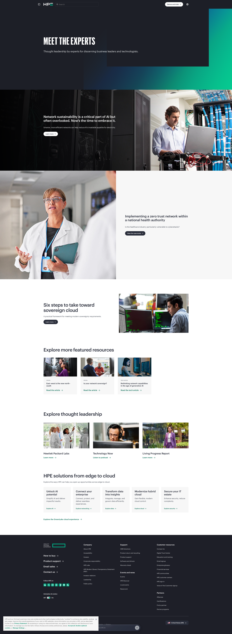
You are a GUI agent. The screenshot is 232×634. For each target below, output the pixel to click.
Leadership (87, 580)
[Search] (57, 4)
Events (122, 577)
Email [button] (49, 566)
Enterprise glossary (163, 565)
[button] (96, 619)
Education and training (165, 557)
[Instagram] (52, 585)
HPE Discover (124, 581)
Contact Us (161, 549)
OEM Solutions (125, 549)
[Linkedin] (45, 585)
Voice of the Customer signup (167, 585)
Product (52, 561)
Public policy (88, 584)
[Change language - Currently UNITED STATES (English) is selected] (187, 4)
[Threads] (56, 585)
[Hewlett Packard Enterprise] (48, 4)
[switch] (47, 597)
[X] (48, 585)
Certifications (161, 601)
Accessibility (88, 553)
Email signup (161, 561)
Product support (125, 557)
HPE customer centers (164, 577)
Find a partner (161, 605)
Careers (86, 557)
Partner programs (163, 609)
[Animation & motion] (48, 598)
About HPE (87, 549)
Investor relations (90, 575)
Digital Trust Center (163, 553)
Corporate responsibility (92, 561)
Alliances (160, 597)
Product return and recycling (130, 553)
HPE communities (163, 573)
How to (49, 555)
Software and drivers (127, 561)
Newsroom (124, 589)
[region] (116, 376)
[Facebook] (60, 585)
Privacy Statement (20, 623)
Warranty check (125, 565)
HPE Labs (87, 565)
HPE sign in (160, 581)
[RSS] (67, 585)
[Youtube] (64, 585)
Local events (124, 585)
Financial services (163, 569)
